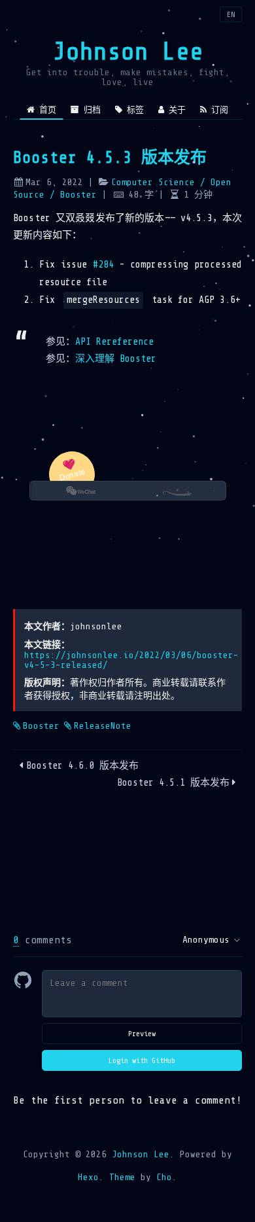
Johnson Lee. (143, 1154)
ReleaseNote (102, 726)
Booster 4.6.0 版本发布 (82, 765)
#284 (103, 264)
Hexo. (91, 1177)
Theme (119, 1177)
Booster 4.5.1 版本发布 (173, 782)
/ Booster (70, 195)
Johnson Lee (127, 51)
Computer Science (153, 182)
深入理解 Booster (115, 358)
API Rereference (114, 341)
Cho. (164, 1177)
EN (231, 14)
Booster (41, 726)
